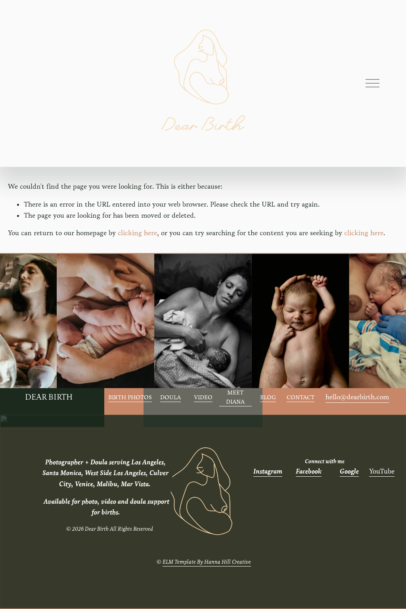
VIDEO (203, 397)
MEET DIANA (235, 397)
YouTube (382, 471)
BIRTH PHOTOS (130, 397)
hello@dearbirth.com (357, 397)
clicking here (137, 233)
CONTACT (300, 397)
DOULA (170, 397)
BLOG (268, 397)
